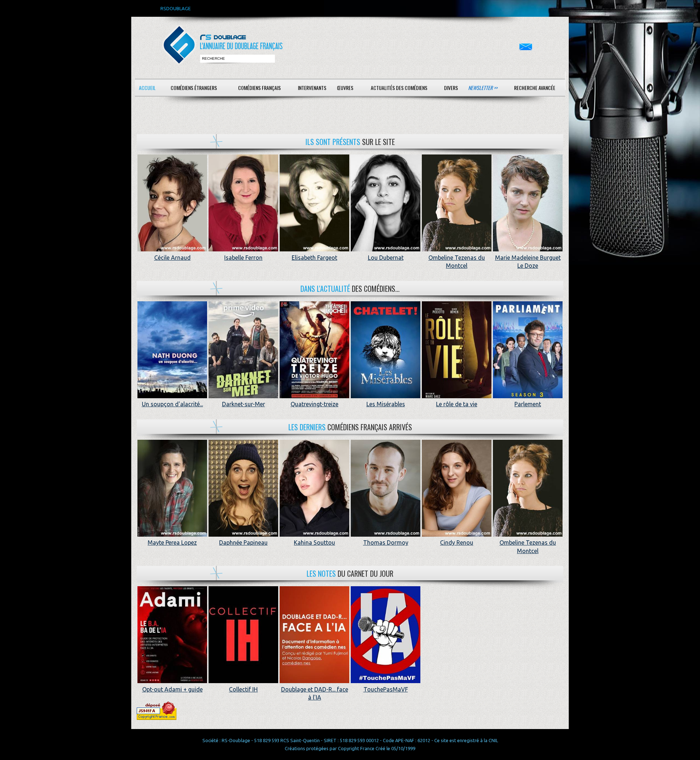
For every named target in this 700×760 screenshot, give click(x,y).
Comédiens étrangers (194, 87)
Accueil (147, 87)
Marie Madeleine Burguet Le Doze (528, 261)
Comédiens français (259, 87)
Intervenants (312, 87)
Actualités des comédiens (399, 87)
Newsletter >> (482, 87)
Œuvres (345, 87)
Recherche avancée (534, 87)
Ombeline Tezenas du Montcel (456, 261)
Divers (451, 87)
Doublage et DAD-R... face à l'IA (314, 693)
